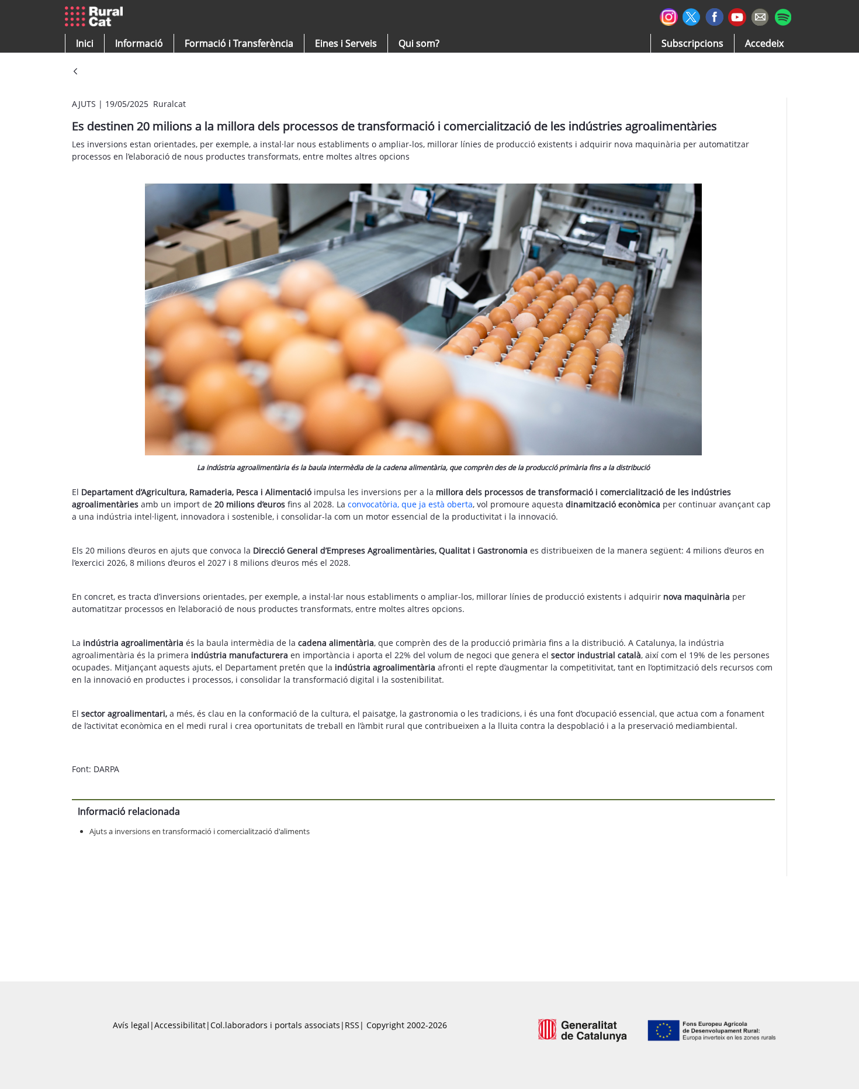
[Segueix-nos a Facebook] (714, 15)
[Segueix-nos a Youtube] (737, 16)
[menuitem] (239, 43)
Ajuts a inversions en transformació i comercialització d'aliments (199, 831)
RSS (352, 1025)
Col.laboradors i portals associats (275, 1025)
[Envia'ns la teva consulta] (760, 15)
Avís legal (131, 1025)
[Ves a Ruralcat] (96, 17)
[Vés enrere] (75, 72)
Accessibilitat (180, 1025)
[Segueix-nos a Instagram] (669, 15)
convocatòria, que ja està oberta (410, 504)
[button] (84, 43)
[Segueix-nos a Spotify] (783, 15)
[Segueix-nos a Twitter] (692, 15)
